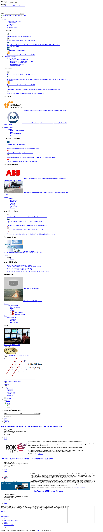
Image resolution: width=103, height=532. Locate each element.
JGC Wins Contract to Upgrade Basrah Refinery (20, 153)
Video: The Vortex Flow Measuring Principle (19, 265)
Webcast (12, 208)
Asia (11, 135)
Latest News (10, 24)
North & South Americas (17, 130)
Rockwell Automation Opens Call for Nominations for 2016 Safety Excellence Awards (31, 234)
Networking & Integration (17, 64)
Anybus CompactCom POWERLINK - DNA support (21, 40)
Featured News (11, 23)
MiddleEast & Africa (15, 133)
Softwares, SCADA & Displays (18, 62)
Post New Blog (11, 317)
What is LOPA (8, 384)
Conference (13, 200)
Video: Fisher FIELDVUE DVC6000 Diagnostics (20, 270)
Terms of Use (11, 392)
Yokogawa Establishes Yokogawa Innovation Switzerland (23, 148)
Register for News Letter (14, 21)
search (3, 13)
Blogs (5, 316)
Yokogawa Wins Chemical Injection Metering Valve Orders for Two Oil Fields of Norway (31, 157)
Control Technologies (10, 56)
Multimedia (7, 256)
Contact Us (10, 389)
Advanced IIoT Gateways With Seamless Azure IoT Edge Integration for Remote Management (33, 89)
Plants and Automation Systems (19, 59)
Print (5, 437)
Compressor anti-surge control (12, 381)
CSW (5, 387)
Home (5, 19)
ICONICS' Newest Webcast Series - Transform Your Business (24, 221)
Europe (12, 132)
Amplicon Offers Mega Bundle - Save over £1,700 (21, 55)
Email (5, 439)
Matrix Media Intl (5, 516)
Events (6, 197)
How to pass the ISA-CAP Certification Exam (16, 355)
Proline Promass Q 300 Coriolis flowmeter (19, 36)
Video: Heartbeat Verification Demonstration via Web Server (24, 267)
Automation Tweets (12, 26)
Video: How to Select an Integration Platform (19, 268)
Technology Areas (12, 58)
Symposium (13, 206)
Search (6, 523)
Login (5, 522)
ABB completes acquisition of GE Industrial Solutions (22, 161)
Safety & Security (15, 65)
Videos (12, 259)
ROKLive (40, 454)
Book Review (14, 322)
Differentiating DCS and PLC (12, 345)
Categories (13, 319)
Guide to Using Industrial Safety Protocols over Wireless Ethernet (25, 93)
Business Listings (15, 307)
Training (12, 203)
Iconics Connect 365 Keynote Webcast (46, 491)
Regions (9, 129)
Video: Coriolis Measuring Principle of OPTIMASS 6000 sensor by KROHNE (28, 271)
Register (3, 511)
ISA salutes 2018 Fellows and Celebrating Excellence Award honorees (27, 225)
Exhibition (13, 202)
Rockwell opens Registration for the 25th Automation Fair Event (25, 230)
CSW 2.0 (37, 530)
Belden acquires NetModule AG (16, 50)
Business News (8, 127)
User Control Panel (12, 305)
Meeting (12, 205)
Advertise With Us (9, 525)
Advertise (10, 390)
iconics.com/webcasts (79, 487)
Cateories (10, 198)
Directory (6, 304)
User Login (10, 395)
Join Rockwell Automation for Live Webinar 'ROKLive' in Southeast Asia (27, 217)
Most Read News (12, 27)
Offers (12, 310)
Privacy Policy (11, 393)
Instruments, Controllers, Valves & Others (21, 61)
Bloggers (12, 320)
